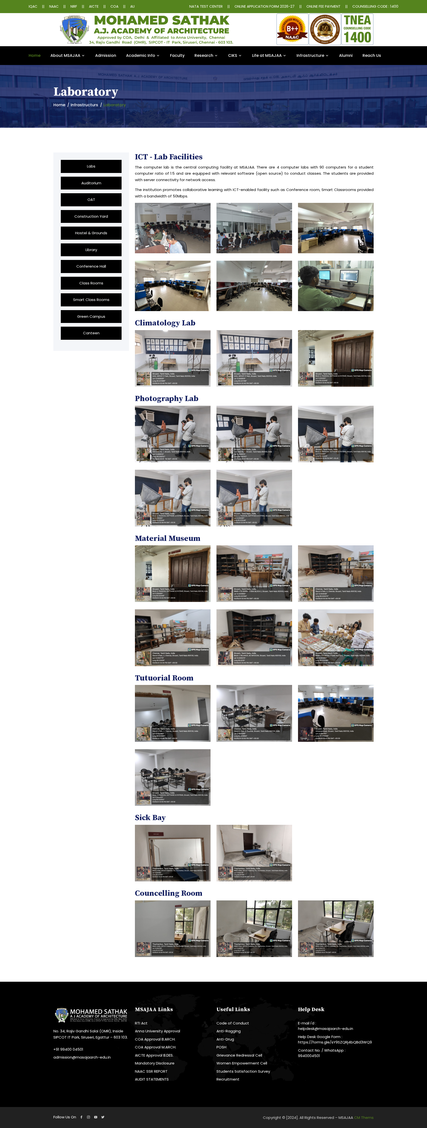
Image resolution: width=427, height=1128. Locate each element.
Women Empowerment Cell (241, 1063)
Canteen (91, 333)
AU (132, 6)
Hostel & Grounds (91, 232)
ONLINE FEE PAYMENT (323, 6)
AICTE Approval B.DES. (154, 1055)
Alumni (346, 56)
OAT (91, 199)
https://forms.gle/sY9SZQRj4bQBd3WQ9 (335, 1042)
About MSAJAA (65, 56)
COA (114, 6)
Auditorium (91, 183)
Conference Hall (91, 266)
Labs (91, 166)
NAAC (54, 6)
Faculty (177, 56)
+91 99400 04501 (68, 1049)
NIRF (73, 6)
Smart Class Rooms (91, 299)
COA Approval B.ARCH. (155, 1039)
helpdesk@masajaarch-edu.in (325, 1028)
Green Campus (91, 316)
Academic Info (140, 56)
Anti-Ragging (228, 1031)
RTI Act (141, 1023)
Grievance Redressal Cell (239, 1055)
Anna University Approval (157, 1031)
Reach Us (372, 56)
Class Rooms (91, 283)
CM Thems (364, 1117)
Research (203, 56)
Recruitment (227, 1079)
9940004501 (309, 1055)
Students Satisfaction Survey (243, 1071)
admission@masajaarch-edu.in (82, 1057)
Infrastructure (310, 56)
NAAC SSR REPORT (151, 1071)
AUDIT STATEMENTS (152, 1079)
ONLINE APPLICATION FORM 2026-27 (265, 6)
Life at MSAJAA (267, 56)
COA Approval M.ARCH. (155, 1047)
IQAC (33, 6)
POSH (221, 1047)
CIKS (232, 56)
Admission (105, 56)
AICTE (94, 6)
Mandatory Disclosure (154, 1063)
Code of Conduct (232, 1023)
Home (35, 56)
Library (91, 249)
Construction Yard (91, 216)
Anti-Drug (225, 1039)
